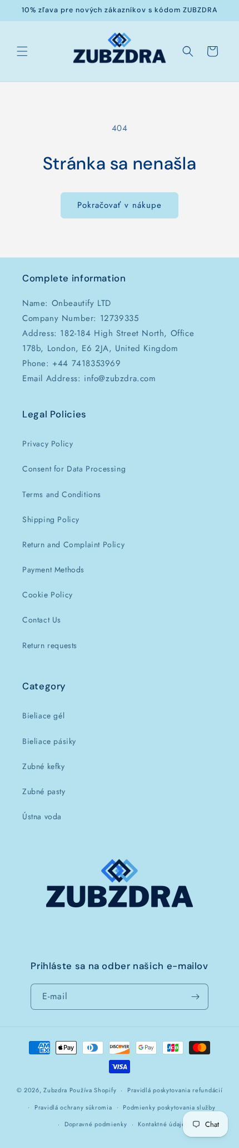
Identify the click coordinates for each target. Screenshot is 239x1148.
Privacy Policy (47, 443)
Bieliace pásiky (49, 741)
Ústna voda (42, 816)
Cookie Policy (47, 594)
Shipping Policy (50, 519)
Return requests (49, 645)
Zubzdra (55, 1090)
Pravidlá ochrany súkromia (73, 1107)
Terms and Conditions (61, 494)
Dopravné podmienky (95, 1124)
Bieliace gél (43, 715)
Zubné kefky (43, 766)
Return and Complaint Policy (73, 544)
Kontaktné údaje (162, 1124)
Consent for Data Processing (74, 468)
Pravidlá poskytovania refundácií (174, 1090)
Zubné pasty (44, 791)
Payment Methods (53, 569)
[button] (22, 51)
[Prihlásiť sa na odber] (195, 997)
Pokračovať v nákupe (119, 205)
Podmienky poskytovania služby (169, 1107)
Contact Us (41, 619)
